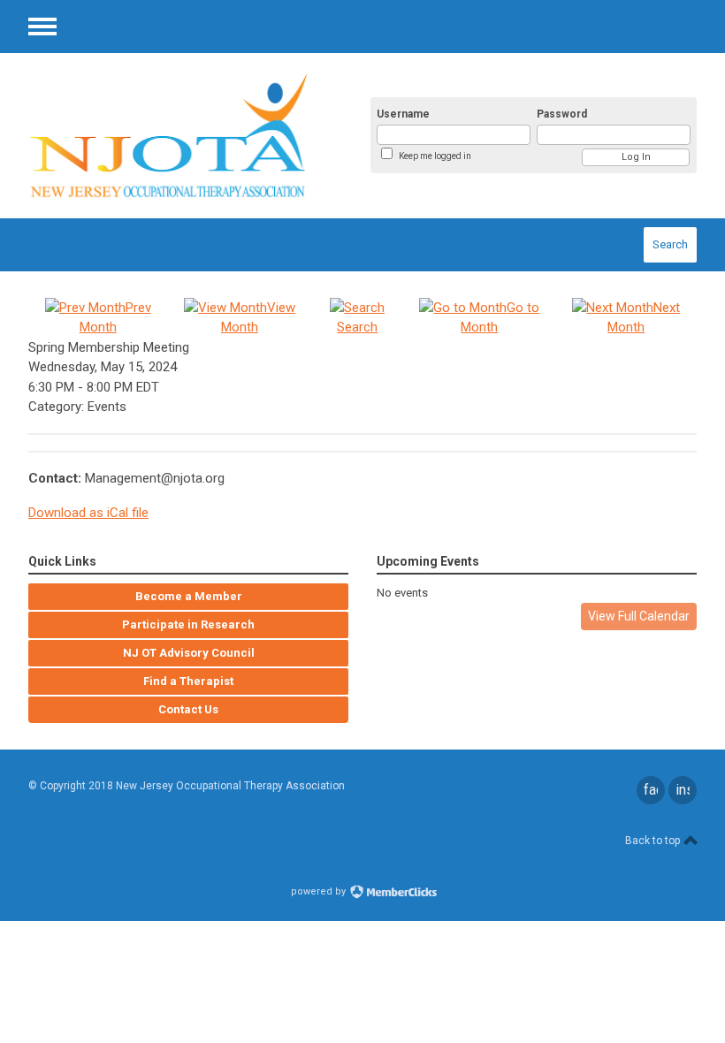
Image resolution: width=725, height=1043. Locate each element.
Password (562, 114)
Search (670, 244)
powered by (319, 891)
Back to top (654, 840)
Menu (42, 26)
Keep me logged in (435, 156)
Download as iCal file (88, 513)
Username (403, 114)
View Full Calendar (639, 616)
